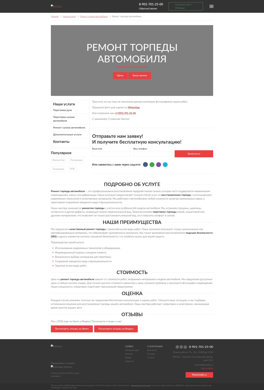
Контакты (61, 142)
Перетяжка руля (62, 110)
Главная (55, 16)
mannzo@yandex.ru (203, 365)
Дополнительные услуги (67, 134)
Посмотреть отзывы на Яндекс (116, 329)
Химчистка (58, 160)
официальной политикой (141, 385)
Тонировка (58, 169)
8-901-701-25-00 (151, 4)
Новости (129, 361)
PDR (72, 169)
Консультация (132, 350)
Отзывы (151, 354)
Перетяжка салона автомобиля (64, 119)
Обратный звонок (148, 8)
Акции (128, 357)
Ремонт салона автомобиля (94, 16)
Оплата (129, 354)
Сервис (129, 346)
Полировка (76, 160)
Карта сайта (207, 368)
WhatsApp (134, 107)
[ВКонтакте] (145, 164)
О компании (155, 346)
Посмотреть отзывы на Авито (72, 329)
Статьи (150, 357)
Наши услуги (69, 16)
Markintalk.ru (199, 375)
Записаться (193, 154)
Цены (120, 75)
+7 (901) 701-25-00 (125, 113)
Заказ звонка (139, 75)
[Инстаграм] (55, 355)
